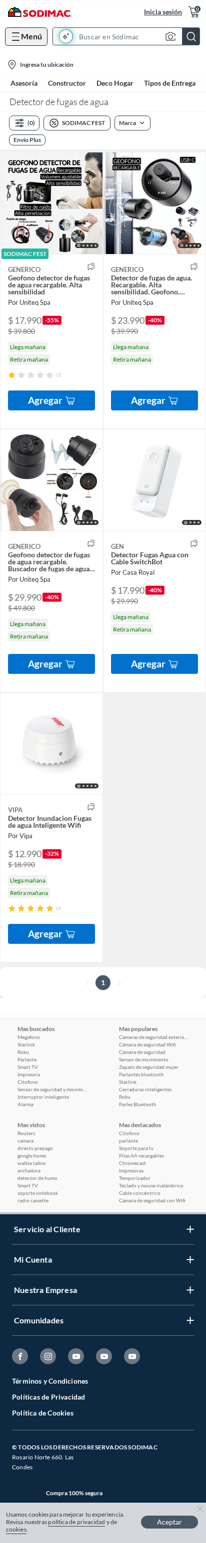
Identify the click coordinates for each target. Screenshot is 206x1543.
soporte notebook (38, 1193)
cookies (16, 1529)
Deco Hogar (115, 83)
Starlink (26, 1044)
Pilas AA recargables (141, 1155)
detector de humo (38, 1178)
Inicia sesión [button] (163, 11)
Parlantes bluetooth (141, 1074)
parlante (128, 1141)
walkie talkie (32, 1163)
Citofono (28, 1082)
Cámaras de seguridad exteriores (154, 1037)
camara (26, 1141)
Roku (23, 1052)
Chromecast (132, 1163)
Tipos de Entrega (170, 83)
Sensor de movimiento (143, 1059)
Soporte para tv (136, 1148)
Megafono (29, 1037)
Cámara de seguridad (142, 1052)
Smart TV (28, 1067)
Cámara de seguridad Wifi (147, 1044)
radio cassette (33, 1200)
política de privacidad (76, 1522)
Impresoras (131, 1170)
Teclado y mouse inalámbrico (151, 1185)
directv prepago (35, 1148)
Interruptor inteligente (43, 1097)
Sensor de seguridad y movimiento (53, 1089)
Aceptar (169, 1522)
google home (32, 1155)
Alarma (26, 1104)
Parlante (27, 1059)
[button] (129, 36)
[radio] (12, 375)
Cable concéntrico (139, 1193)
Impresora (29, 1074)
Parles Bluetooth (137, 1104)
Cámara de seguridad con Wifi (152, 1200)
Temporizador (134, 1178)
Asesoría (24, 83)
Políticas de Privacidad (49, 1397)
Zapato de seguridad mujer (148, 1067)
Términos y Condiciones (50, 1381)
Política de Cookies (43, 1413)
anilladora (29, 1170)
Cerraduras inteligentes (145, 1089)
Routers (26, 1133)
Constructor (67, 83)
